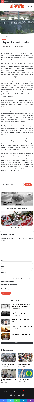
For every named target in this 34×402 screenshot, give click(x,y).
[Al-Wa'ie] (17, 6)
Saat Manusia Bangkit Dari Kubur (21, 334)
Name (3, 260)
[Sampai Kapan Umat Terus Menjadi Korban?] (8, 357)
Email (3, 266)
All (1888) (17, 343)
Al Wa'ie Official (28, 391)
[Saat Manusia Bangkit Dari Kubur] (5, 336)
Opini (8, 36)
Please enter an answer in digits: (9, 284)
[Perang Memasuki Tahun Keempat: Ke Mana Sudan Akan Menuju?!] (5, 314)
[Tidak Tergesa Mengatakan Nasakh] (5, 329)
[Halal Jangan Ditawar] (25, 373)
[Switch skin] (29, 7)
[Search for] (32, 7)
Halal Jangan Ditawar (24, 379)
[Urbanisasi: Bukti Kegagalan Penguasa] (25, 357)
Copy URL (28, 184)
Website (3, 272)
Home (4, 36)
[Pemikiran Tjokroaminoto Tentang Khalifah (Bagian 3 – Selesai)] (5, 307)
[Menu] (2, 7)
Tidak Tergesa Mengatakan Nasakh (22, 326)
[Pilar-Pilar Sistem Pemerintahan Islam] (5, 322)
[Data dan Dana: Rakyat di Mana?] (8, 373)
